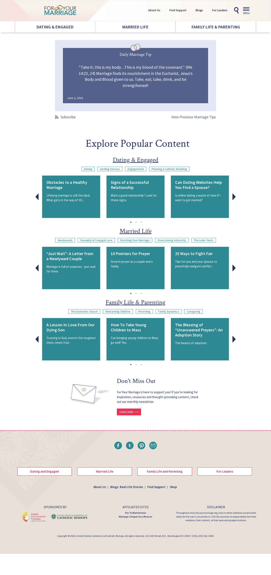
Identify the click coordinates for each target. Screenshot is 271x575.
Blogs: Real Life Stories (126, 487)
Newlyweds (65, 240)
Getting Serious (110, 169)
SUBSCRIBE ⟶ (128, 412)
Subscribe (68, 116)
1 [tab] (131, 222)
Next (234, 196)
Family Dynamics (168, 311)
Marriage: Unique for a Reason (135, 516)
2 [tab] (136, 222)
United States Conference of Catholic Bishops (100, 535)
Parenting (144, 311)
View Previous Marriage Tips (193, 116)
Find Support (178, 10)
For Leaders (219, 10)
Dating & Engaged (54, 26)
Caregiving (193, 311)
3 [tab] (141, 222)
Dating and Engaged (44, 471)
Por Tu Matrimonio (135, 512)
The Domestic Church (84, 311)
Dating (88, 169)
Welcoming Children (117, 311)
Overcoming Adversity (172, 240)
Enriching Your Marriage (135, 240)
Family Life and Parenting (165, 471)
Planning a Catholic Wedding (169, 169)
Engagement (136, 169)
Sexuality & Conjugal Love (96, 240)
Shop (173, 487)
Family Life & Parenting (215, 26)
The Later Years (203, 240)
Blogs (199, 10)
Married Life (135, 26)
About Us (154, 10)
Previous (37, 196)
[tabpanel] (71, 197)
